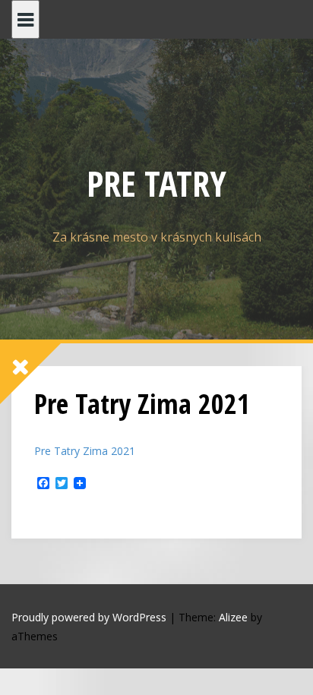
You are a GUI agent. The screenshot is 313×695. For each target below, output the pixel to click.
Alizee (233, 617)
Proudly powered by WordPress (88, 617)
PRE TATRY (156, 183)
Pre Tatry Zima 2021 (84, 451)
